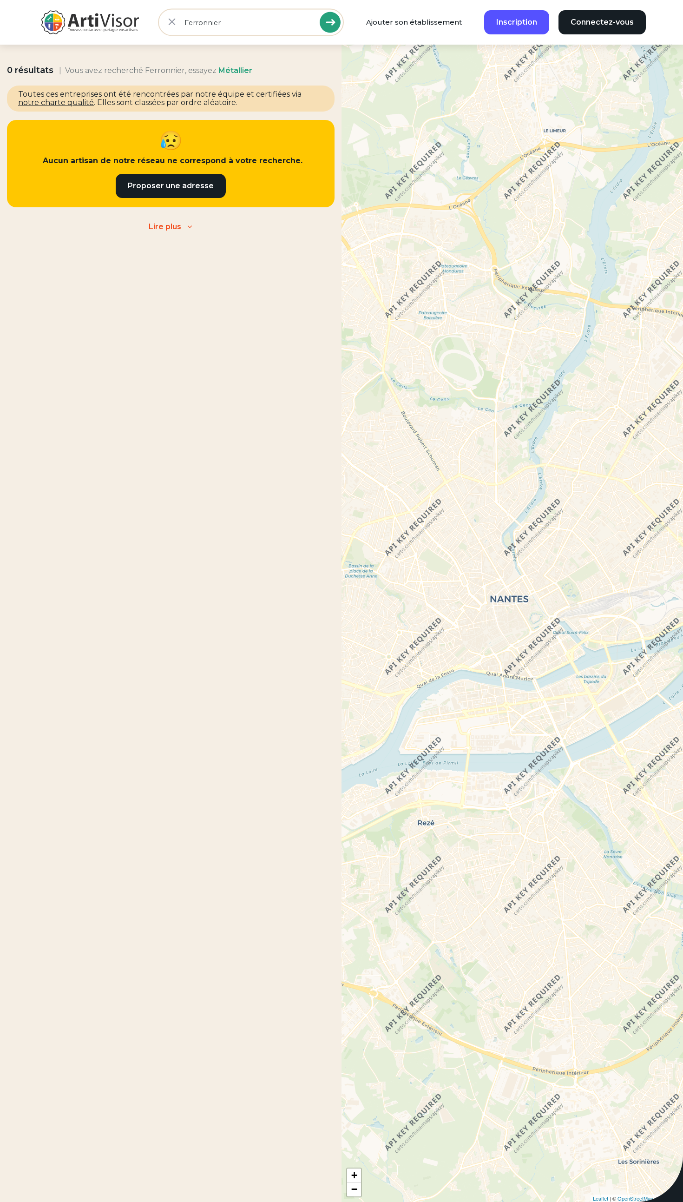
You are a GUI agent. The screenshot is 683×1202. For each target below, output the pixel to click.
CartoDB (671, 1198)
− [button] (354, 1189)
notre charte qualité (56, 102)
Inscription (516, 22)
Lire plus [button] (165, 226)
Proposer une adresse (171, 185)
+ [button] (354, 1175)
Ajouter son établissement (414, 22)
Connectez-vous (602, 22)
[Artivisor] (90, 22)
